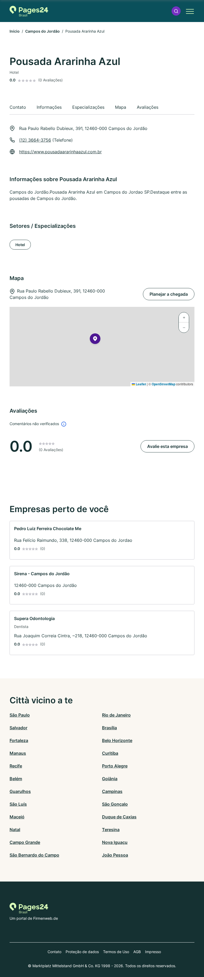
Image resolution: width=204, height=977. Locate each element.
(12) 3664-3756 (35, 140)
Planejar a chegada (169, 294)
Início (15, 31)
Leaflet (140, 384)
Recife (16, 766)
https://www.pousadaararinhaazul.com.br (60, 151)
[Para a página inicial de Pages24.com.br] (29, 11)
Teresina (111, 829)
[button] (176, 11)
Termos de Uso (116, 951)
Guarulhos (20, 791)
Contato (54, 951)
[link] (102, 540)
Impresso (153, 951)
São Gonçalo (115, 804)
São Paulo (20, 715)
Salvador (18, 727)
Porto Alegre (115, 766)
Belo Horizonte (117, 740)
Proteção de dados (82, 951)
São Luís (18, 804)
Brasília (109, 727)
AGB (137, 951)
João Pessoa (115, 855)
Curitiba (110, 753)
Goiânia (109, 778)
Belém (16, 778)
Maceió (17, 816)
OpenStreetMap (163, 384)
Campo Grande (25, 842)
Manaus (18, 753)
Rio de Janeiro (116, 715)
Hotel (20, 244)
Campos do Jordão (42, 31)
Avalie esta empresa (167, 446)
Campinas (112, 791)
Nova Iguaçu (115, 842)
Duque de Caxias (119, 816)
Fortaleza (19, 740)
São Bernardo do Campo (34, 855)
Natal (15, 829)
